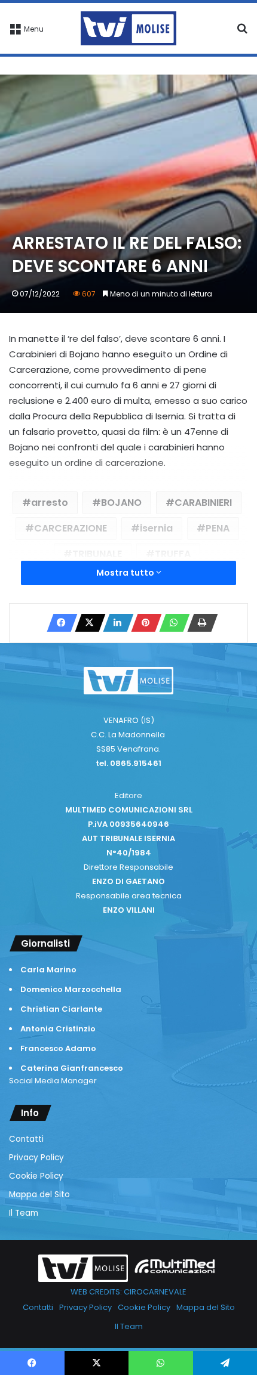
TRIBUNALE (97, 554)
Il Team (23, 1213)
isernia (156, 528)
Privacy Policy (36, 1157)
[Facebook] (59, 623)
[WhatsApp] (171, 623)
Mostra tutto (126, 573)
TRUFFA (173, 554)
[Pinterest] (143, 623)
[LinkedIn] (115, 623)
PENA (218, 528)
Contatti (26, 1139)
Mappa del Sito (39, 1194)
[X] (87, 623)
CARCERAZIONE (70, 528)
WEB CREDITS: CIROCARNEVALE (128, 1291)
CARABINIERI (203, 502)
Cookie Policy (36, 1176)
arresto (49, 502)
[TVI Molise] (128, 28)
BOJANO (121, 502)
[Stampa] (199, 623)
